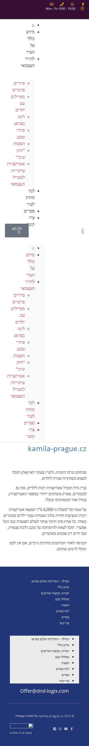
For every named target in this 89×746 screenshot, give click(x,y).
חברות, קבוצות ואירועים (55, 593)
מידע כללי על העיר (30, 42)
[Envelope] (65, 729)
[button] (36, 231)
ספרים (29, 423)
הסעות (65, 605)
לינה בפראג (62, 611)
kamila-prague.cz (57, 448)
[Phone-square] (54, 729)
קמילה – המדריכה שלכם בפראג (50, 581)
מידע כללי (63, 587)
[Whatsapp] (60, 729)
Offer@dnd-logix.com (44, 690)
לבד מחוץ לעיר (30, 197)
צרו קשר (31, 220)
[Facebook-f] (71, 729)
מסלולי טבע (62, 599)
